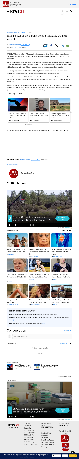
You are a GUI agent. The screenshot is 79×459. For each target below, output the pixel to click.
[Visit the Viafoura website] (68, 376)
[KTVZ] (18, 11)
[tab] (12, 343)
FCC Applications (29, 432)
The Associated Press (14, 44)
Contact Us (27, 428)
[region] (39, 353)
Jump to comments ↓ (13, 164)
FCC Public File (29, 435)
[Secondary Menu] (9, 11)
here (43, 323)
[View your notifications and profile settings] (70, 344)
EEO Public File (29, 430)
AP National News (25, 159)
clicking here (13, 320)
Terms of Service (29, 439)
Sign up (69, 330)
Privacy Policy (28, 437)
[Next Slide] (70, 111)
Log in (64, 330)
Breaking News (46, 433)
